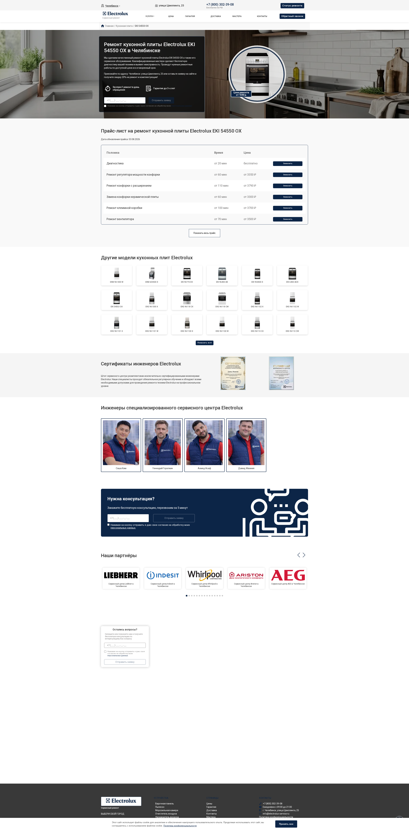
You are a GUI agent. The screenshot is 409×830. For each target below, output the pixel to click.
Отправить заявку (161, 100)
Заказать (288, 163)
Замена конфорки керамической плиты (133, 196)
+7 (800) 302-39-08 (220, 4)
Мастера (237, 16)
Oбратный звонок (292, 16)
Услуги (149, 16)
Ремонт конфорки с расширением (129, 185)
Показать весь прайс (204, 233)
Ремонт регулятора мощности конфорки (133, 174)
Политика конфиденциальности (180, 825)
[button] (299, 555)
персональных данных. (181, 106)
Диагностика (115, 163)
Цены (171, 16)
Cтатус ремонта (292, 5)
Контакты (262, 16)
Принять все (286, 824)
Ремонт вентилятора (120, 219)
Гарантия (190, 16)
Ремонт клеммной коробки (124, 208)
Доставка (216, 16)
